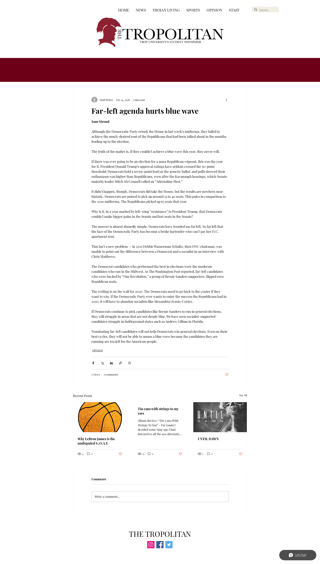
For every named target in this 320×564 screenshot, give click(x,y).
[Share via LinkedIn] (111, 363)
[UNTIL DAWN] (220, 417)
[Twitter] (169, 544)
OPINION (97, 350)
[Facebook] (160, 544)
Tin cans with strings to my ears (158, 411)
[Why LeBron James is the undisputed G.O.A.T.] (100, 417)
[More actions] (226, 100)
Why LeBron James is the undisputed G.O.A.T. (96, 441)
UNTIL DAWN (208, 439)
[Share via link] (120, 363)
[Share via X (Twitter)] (102, 363)
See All (243, 395)
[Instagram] (150, 544)
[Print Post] (129, 363)
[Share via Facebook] (93, 363)
